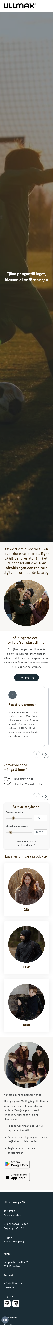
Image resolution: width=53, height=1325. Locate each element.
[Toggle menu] (46, 6)
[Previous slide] (36, 754)
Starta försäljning (14, 1241)
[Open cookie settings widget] (5, 1320)
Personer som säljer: (15, 812)
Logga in (8, 1237)
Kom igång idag (26, 677)
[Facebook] (15, 1303)
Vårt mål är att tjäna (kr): (17, 826)
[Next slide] (45, 754)
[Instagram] (7, 1303)
